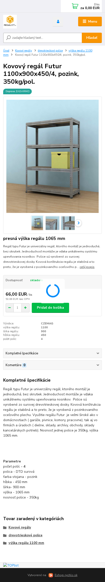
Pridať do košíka (50, 307)
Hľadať (91, 37)
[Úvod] (23, 21)
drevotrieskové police (50, 51)
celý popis (87, 267)
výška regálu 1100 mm (26, 543)
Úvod (6, 51)
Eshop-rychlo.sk (66, 575)
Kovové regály (23, 51)
